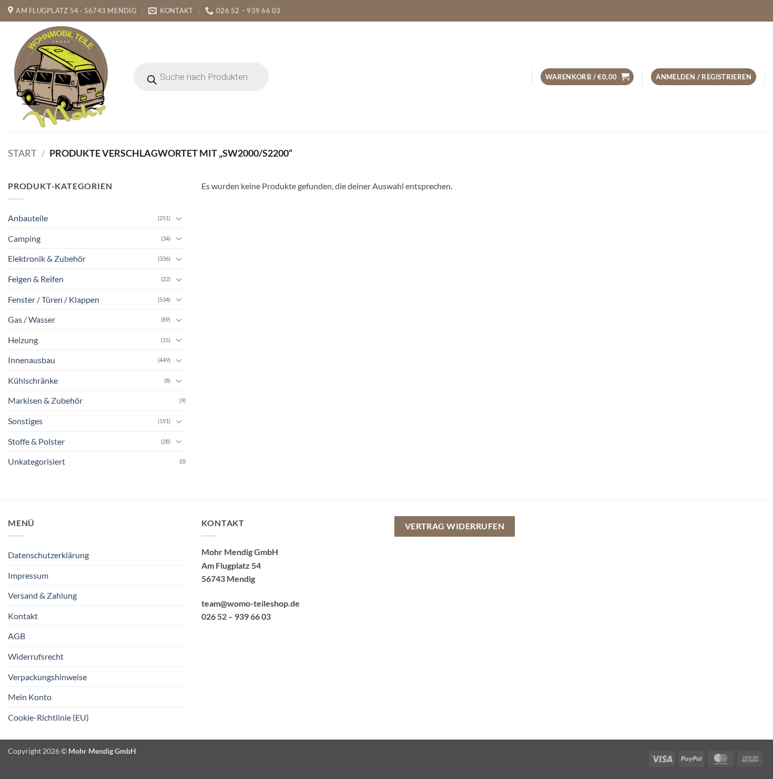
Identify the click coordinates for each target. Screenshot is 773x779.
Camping (24, 238)
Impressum (28, 575)
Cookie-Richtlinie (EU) (48, 717)
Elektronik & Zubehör (47, 258)
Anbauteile (28, 218)
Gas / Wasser (31, 319)
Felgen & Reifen (36, 279)
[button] (587, 77)
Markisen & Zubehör (45, 400)
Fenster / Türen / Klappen (53, 299)
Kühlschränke (33, 380)
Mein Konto (30, 697)
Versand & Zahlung (42, 595)
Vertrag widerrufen (454, 526)
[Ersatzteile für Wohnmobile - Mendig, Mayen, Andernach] (61, 77)
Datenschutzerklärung (48, 555)
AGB (16, 636)
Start (22, 153)
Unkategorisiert (36, 461)
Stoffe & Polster (36, 441)
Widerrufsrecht (36, 656)
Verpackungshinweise (47, 677)
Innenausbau (31, 360)
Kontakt (23, 616)
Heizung (23, 340)
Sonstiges (25, 421)
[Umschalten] (179, 218)
